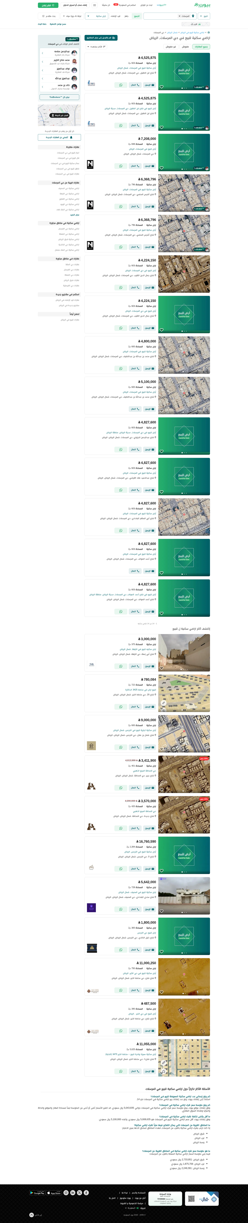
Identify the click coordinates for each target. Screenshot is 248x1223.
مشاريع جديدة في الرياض (69, 305)
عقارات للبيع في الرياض (70, 320)
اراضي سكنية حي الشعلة (69, 234)
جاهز (126, 16)
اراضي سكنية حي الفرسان (68, 229)
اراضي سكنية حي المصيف (68, 188)
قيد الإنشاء (115, 16)
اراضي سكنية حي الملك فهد (67, 210)
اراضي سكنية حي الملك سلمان (67, 250)
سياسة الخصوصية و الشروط (131, 1203)
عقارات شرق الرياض (71, 280)
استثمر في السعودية (125, 5)
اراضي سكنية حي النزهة (69, 194)
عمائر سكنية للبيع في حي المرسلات (65, 163)
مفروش (185, 46)
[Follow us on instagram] (66, 1195)
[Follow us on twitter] (79, 1195)
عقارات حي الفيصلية (71, 286)
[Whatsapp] (120, 85)
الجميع (137, 16)
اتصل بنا (112, 1198)
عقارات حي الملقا (72, 264)
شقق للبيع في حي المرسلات (67, 169)
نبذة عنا (125, 1193)
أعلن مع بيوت (140, 1198)
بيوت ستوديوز (125, 1198)
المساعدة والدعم (139, 1193)
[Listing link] (147, 71)
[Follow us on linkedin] (72, 1195)
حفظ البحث (42, 24)
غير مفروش (171, 46)
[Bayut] (201, 5)
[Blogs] (161, 5)
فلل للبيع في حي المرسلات (68, 158)
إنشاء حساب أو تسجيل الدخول (75, 5)
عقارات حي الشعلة (72, 275)
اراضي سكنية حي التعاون (69, 199)
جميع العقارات (201, 46)
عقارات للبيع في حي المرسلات (67, 174)
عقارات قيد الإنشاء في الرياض (67, 300)
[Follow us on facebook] (86, 1195)
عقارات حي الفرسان (71, 270)
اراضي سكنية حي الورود (69, 204)
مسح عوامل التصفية (58, 24)
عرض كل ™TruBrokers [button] (59, 97)
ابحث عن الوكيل (146, 5)
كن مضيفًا (106, 5)
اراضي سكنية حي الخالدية (69, 245)
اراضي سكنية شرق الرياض (68, 239)
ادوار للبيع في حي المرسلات (68, 153)
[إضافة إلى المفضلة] (161, 87)
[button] (204, 16)
